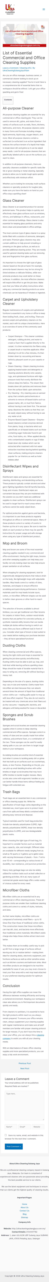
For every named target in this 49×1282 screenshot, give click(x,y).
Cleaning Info (25, 68)
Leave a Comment (10, 68)
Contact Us (24, 1211)
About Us (24, 1207)
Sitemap (24, 1217)
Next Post (24, 1069)
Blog (24, 1214)
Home (24, 1204)
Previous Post (25, 1063)
